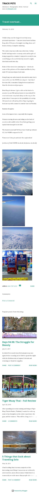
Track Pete (9, 3)
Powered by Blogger (20, 491)
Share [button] (32, 286)
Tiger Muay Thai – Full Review (19, 400)
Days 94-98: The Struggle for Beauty (18, 343)
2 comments (12, 421)
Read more (33, 365)
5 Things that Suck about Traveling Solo (16, 458)
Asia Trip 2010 (12, 286)
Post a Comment (8, 301)
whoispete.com (11, 9)
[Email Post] (20, 286)
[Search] (31, 3)
